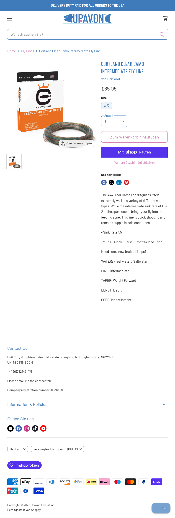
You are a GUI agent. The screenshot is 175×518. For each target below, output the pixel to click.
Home (11, 51)
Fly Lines (27, 51)
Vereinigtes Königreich (55, 449)
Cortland (113, 79)
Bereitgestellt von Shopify (24, 510)
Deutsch (15, 449)
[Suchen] (162, 34)
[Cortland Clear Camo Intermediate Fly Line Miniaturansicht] (14, 161)
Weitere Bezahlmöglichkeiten (134, 162)
